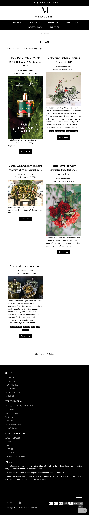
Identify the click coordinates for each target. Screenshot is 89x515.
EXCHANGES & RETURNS (15, 456)
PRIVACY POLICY (11, 453)
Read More (25, 151)
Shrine (38, 326)
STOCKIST (9, 421)
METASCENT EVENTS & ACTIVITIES (19, 406)
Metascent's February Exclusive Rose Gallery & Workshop (63, 170)
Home (42, 33)
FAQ (7, 445)
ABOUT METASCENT (13, 438)
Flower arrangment (60, 131)
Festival (52, 131)
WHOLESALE (10, 417)
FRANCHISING (11, 428)
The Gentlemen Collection (25, 266)
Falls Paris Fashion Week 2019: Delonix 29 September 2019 (25, 62)
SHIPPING (9, 449)
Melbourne (74, 131)
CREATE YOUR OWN (35, 27)
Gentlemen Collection (16, 326)
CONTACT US (10, 442)
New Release (27, 326)
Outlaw (33, 326)
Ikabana (68, 131)
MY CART (52, 3)
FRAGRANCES (16, 22)
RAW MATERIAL (53, 22)
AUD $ (42, 3)
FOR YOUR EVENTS (12, 413)
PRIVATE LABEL (11, 409)
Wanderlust (25, 329)
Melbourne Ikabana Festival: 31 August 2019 (64, 60)
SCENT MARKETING (13, 424)
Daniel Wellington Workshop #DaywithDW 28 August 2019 (25, 168)
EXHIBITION (54, 27)
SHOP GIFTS (71, 22)
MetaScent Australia (29, 507)
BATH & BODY (34, 22)
